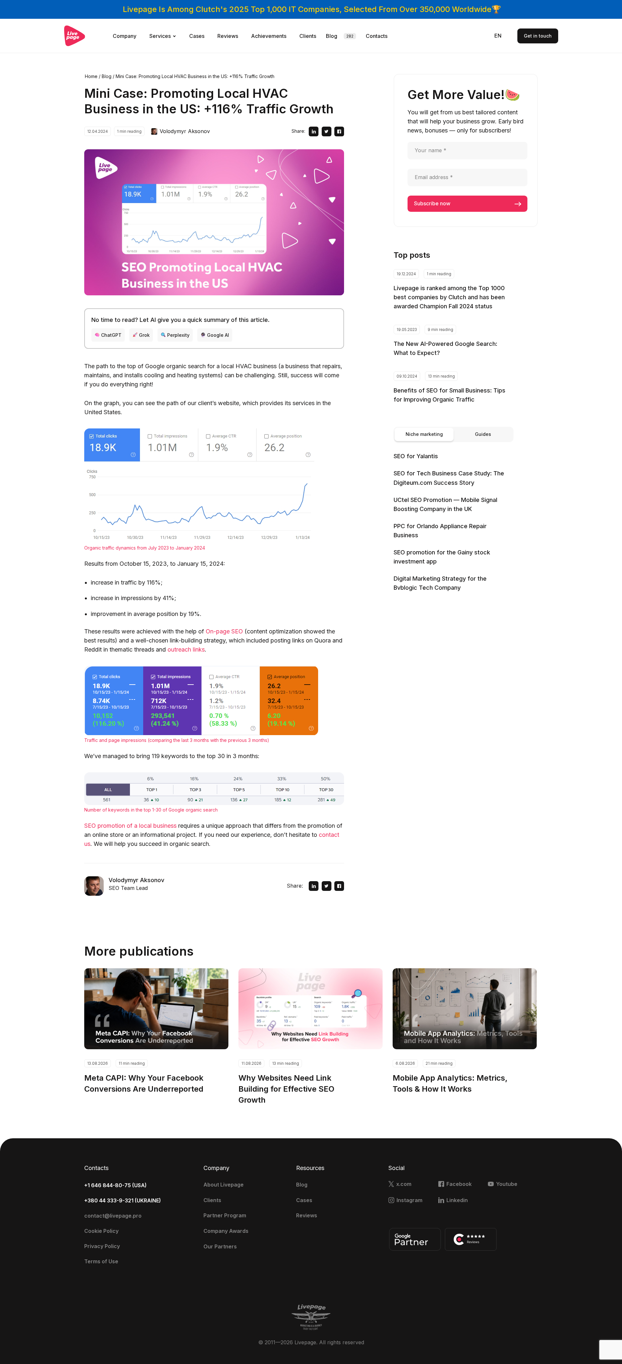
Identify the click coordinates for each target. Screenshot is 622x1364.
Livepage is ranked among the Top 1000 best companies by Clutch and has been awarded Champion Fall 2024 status (449, 297)
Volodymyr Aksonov (185, 131)
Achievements (268, 36)
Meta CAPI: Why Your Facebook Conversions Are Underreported (143, 1083)
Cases (196, 36)
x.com (403, 1184)
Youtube (506, 1184)
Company (124, 36)
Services (160, 36)
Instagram (409, 1200)
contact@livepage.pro (113, 1215)
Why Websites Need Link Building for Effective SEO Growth (286, 1089)
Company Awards (225, 1231)
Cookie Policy (101, 1231)
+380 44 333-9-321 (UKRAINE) (122, 1200)
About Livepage (223, 1184)
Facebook (459, 1184)
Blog (331, 36)
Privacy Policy (102, 1246)
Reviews (227, 36)
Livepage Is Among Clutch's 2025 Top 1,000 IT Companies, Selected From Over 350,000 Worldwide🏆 (312, 9)
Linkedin (457, 1200)
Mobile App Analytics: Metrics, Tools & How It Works (450, 1083)
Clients (307, 36)
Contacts (376, 36)
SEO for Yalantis (416, 456)
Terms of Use (101, 1261)
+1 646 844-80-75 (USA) (115, 1185)
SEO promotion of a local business (130, 825)
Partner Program (224, 1215)
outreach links (186, 649)
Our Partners (220, 1246)
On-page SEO (224, 631)
